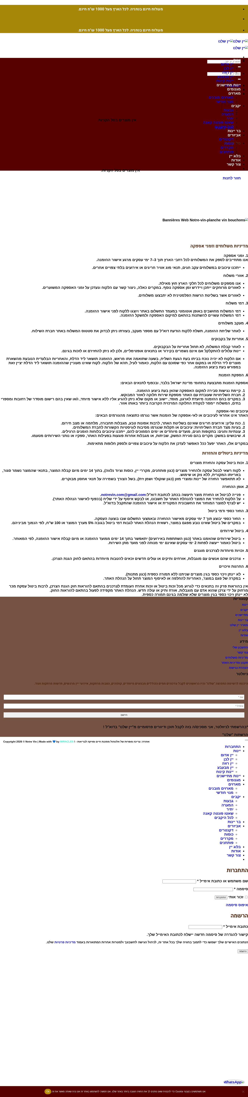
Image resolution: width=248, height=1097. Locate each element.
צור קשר (234, 164)
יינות (237, 60)
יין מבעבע (225, 77)
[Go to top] (246, 740)
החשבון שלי (240, 647)
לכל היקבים (223, 127)
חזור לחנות (232, 178)
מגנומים (234, 89)
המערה (227, 114)
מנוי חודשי (224, 793)
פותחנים (226, 152)
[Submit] (239, 66)
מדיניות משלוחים (236, 657)
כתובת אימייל (235, 927)
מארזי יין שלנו (239, 625)
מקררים (226, 148)
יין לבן (228, 68)
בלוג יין (243, 630)
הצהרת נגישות (238, 667)
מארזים (234, 93)
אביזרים (234, 135)
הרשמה (243, 951)
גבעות (228, 801)
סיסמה (241, 889)
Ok (48, 1091)
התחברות (221, 897)
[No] (243, 1091)
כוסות (228, 143)
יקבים (236, 106)
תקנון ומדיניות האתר (234, 662)
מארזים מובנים (221, 97)
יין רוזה (227, 72)
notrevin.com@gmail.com (123, 495)
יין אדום (227, 64)
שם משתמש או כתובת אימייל (222, 881)
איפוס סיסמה (237, 905)
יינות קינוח (224, 81)
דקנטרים (226, 139)
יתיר (230, 118)
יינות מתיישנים (229, 85)
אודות (244, 635)
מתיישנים (241, 614)
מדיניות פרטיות (65, 942)
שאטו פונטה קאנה (218, 123)
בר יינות (234, 131)
